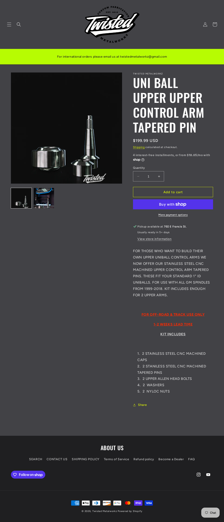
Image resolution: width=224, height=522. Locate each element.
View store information (154, 239)
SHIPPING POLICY (86, 459)
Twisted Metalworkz (104, 511)
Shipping (139, 147)
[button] (9, 24)
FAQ (191, 459)
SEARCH (35, 459)
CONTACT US (57, 459)
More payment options (173, 214)
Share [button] (142, 405)
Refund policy (143, 459)
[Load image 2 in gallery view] (44, 198)
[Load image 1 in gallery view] (21, 198)
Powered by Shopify (130, 511)
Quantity (139, 167)
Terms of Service (116, 459)
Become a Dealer (171, 459)
